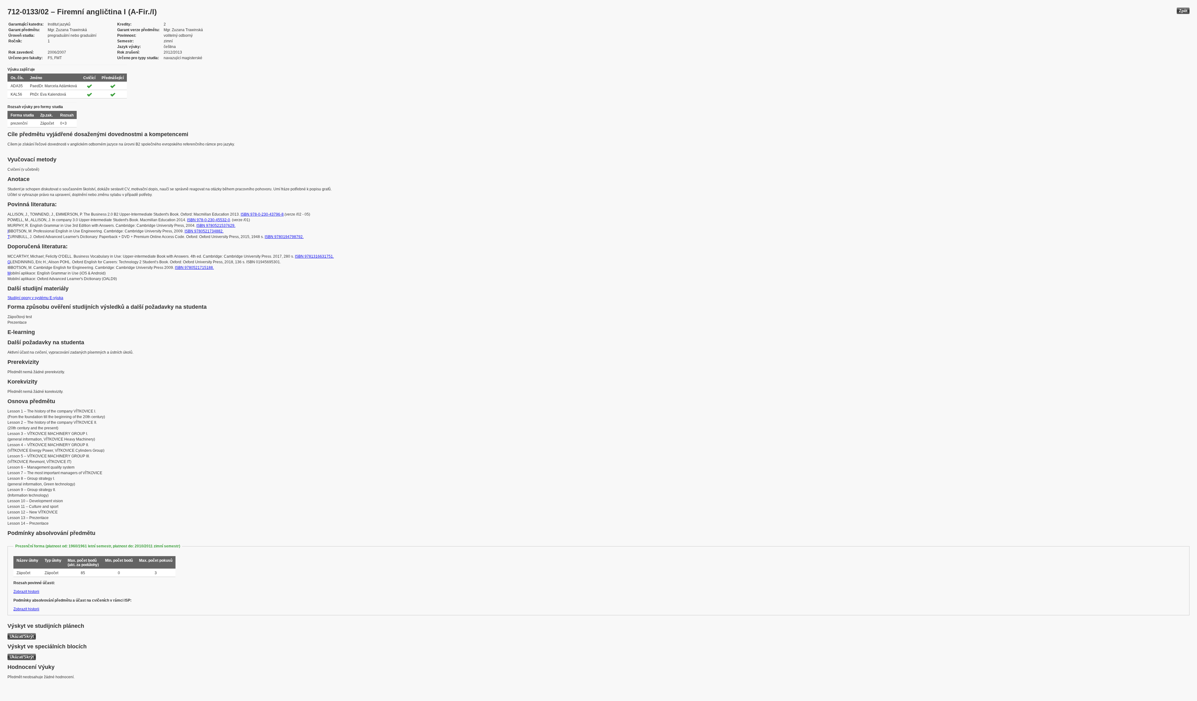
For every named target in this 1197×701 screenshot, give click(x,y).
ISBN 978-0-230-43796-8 (262, 214)
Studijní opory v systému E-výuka (35, 298)
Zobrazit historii (26, 591)
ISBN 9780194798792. (284, 237)
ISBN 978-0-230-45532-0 (208, 220)
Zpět (1183, 10)
